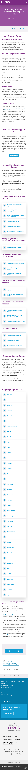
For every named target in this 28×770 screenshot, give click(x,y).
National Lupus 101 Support (14, 247)
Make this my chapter (14, 19)
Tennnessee (10, 563)
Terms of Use (17, 762)
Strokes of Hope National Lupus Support (15, 294)
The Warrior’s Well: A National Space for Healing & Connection (15, 316)
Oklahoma (9, 537)
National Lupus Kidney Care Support (14, 289)
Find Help (17, 736)
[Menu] (26, 2)
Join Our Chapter (14, 28)
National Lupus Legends (13, 340)
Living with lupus (7, 661)
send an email (8, 635)
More (21, 28)
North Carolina (11, 531)
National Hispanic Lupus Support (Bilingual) (15, 210)
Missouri (9, 500)
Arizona (9, 400)
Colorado (9, 410)
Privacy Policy (10, 762)
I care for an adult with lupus (9, 663)
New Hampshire (11, 510)
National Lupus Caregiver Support (15, 263)
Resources (17, 739)
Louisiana (9, 468)
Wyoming (9, 595)
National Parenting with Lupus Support (15, 268)
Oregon (9, 542)
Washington (10, 579)
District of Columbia (12, 426)
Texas (8, 568)
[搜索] (23, 2)
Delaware (9, 421)
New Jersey (10, 516)
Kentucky (9, 463)
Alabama (9, 394)
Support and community (17, 661)
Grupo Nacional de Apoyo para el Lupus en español (15, 215)
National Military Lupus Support (15, 231)
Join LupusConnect (8, 614)
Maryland (9, 473)
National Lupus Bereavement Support (14, 310)
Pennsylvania (10, 547)
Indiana (9, 452)
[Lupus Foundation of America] (5, 2)
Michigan (9, 489)
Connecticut (10, 415)
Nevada (9, 505)
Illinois (9, 447)
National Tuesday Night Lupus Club (16, 321)
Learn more (14, 768)
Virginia (9, 574)
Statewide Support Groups (10, 109)
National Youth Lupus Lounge (14, 345)
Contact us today (7, 739)
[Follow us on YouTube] (7, 701)
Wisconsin (9, 589)
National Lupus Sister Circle (14, 226)
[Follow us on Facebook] (2, 701)
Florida (9, 431)
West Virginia (10, 584)
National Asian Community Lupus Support (15, 205)
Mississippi (10, 495)
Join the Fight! (8, 713)
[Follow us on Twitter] (4, 701)
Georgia (9, 437)
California (9, 405)
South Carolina (11, 558)
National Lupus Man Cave (13, 221)
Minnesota (10, 484)
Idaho (8, 442)
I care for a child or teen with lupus (11, 664)
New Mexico (10, 521)
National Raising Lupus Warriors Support (15, 273)
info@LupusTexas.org (6, 695)
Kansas (9, 458)
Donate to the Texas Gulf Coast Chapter (8, 742)
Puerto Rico (10, 552)
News (16, 742)
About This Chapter (8, 736)
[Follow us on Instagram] (9, 701)
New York (9, 526)
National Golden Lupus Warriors (15, 335)
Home (6, 28)
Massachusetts (11, 479)
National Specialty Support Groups (16, 108)
